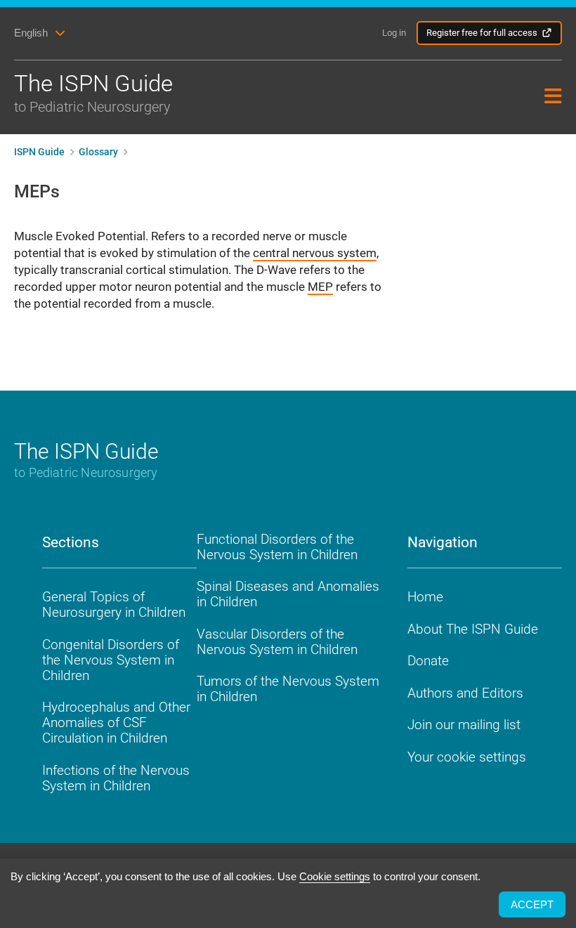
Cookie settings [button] (334, 876)
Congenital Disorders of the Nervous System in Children (110, 660)
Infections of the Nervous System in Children (116, 778)
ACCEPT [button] (532, 904)
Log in (394, 32)
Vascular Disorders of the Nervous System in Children (277, 642)
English (31, 33)
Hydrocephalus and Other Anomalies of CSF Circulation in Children (116, 722)
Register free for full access (481, 32)
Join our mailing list (464, 725)
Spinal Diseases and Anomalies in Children (288, 594)
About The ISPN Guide (472, 629)
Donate (428, 661)
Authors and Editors (465, 693)
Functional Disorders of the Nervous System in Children (277, 547)
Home (425, 597)
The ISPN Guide (93, 92)
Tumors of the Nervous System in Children (288, 689)
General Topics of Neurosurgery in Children (113, 604)
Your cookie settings (466, 757)
